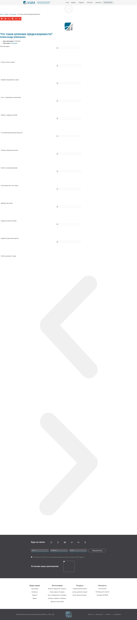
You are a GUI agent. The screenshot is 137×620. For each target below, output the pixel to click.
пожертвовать (108, 2)
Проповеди (13, 14)
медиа (73, 2)
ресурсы (89, 2)
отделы (81, 2)
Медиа (6, 14)
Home (1, 14)
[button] (68, 9)
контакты (98, 2)
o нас (67, 2)
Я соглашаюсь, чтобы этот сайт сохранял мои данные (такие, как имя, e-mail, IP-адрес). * (58, 557)
